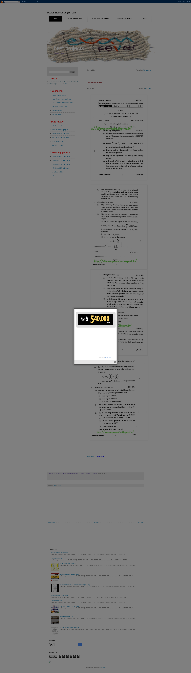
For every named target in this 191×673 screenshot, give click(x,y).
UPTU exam (108, 357)
